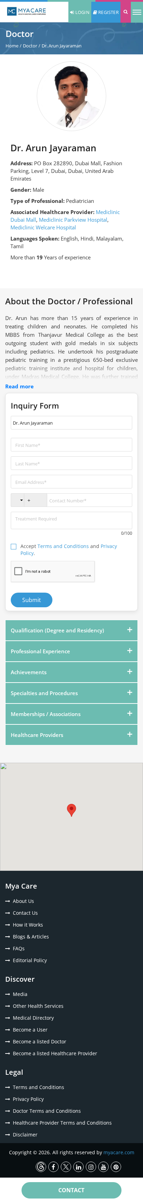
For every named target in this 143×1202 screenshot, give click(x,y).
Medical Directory (33, 1017)
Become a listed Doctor (39, 1041)
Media (20, 994)
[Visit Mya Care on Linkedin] (78, 1167)
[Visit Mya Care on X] (66, 1167)
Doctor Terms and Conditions (47, 1111)
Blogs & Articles (31, 936)
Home (12, 46)
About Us (23, 901)
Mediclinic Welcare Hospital (43, 227)
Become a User (30, 1029)
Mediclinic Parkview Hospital (73, 219)
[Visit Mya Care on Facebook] (53, 1167)
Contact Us (25, 913)
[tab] (71, 630)
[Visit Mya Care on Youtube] (103, 1167)
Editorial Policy (30, 960)
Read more (19, 386)
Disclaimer (25, 1134)
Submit (31, 600)
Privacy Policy (28, 1099)
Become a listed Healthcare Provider (55, 1053)
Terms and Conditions (63, 546)
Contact (71, 1190)
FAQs (19, 948)
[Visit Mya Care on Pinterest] (116, 1167)
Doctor (30, 46)
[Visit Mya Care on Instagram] (91, 1167)
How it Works (28, 924)
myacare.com (118, 1152)
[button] (125, 12)
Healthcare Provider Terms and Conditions (62, 1122)
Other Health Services (38, 1006)
